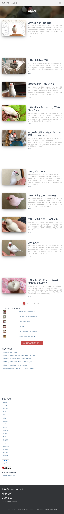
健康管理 (5, 449)
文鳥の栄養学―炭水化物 (39, 22)
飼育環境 (5, 452)
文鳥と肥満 (33, 242)
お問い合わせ (40, 509)
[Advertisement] (32, 48)
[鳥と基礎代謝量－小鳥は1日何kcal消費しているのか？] (14, 138)
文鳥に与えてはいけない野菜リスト (28, 316)
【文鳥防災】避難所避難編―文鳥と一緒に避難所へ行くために (19, 355)
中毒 (4, 443)
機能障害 (5, 440)
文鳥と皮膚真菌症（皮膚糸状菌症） (28, 331)
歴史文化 (5, 455)
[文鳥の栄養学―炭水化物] (14, 28)
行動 (4, 418)
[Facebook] (3, 493)
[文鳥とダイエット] (14, 177)
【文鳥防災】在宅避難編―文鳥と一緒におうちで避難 (17, 358)
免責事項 (32, 509)
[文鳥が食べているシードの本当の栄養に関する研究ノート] (14, 285)
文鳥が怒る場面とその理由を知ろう (28, 336)
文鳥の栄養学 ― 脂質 (38, 60)
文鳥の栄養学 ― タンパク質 (41, 84)
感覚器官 (5, 408)
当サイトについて (12, 509)
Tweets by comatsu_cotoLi (9, 475)
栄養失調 (5, 430)
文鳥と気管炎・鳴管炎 (24, 321)
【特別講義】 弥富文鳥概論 (10, 352)
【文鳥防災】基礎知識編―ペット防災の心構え (15, 365)
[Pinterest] (11, 493)
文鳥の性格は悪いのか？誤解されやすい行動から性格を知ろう (19, 368)
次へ (38, 303)
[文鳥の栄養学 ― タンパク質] (14, 89)
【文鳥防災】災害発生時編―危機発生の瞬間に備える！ (17, 362)
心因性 (5, 433)
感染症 (5, 427)
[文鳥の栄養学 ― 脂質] (14, 66)
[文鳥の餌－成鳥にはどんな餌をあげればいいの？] (14, 113)
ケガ (4, 424)
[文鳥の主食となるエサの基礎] (14, 201)
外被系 (5, 405)
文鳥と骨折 (21, 326)
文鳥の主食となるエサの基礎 (42, 195)
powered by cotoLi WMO (51, 509)
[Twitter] (6, 493)
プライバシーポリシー (23, 509)
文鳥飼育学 (6, 446)
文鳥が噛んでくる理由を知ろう (27, 311)
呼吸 (4, 414)
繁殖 (4, 411)
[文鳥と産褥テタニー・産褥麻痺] (14, 224)
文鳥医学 (5, 421)
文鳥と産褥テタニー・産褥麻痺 (43, 219)
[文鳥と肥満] (14, 248)
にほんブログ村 (6, 463)
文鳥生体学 (6, 402)
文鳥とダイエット (36, 171)
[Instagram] (8, 493)
